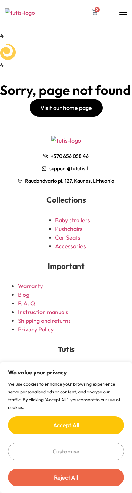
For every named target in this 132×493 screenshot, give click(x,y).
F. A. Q (26, 303)
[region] (66, 427)
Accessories (70, 246)
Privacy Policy (36, 329)
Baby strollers (72, 220)
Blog (23, 294)
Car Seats (67, 237)
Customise (66, 451)
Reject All (66, 477)
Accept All (66, 425)
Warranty (30, 286)
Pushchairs (69, 229)
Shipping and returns (44, 320)
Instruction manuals (43, 312)
